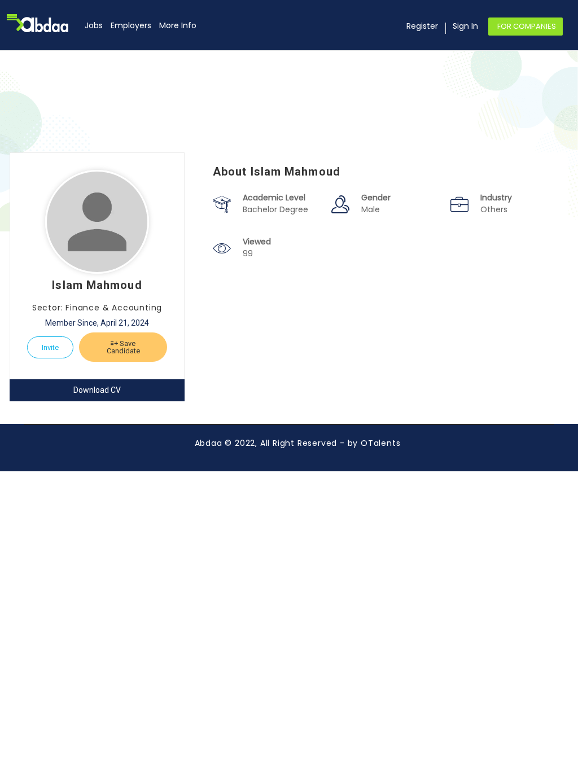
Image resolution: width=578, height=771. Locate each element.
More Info (177, 25)
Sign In (465, 26)
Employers (131, 25)
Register (422, 26)
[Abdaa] (49, 24)
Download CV (97, 390)
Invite (50, 347)
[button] (11, 16)
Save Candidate (123, 347)
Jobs (94, 25)
